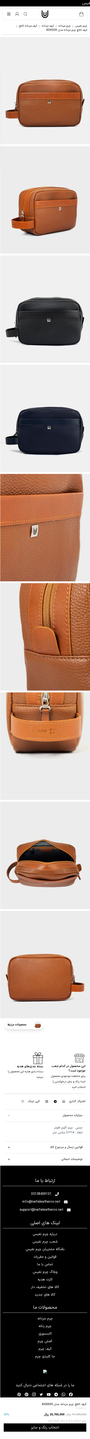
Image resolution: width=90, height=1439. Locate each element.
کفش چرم (45, 1341)
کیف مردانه (46, 26)
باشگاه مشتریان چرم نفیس (45, 1249)
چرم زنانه (45, 1326)
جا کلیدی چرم (45, 1356)
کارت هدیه (45, 1279)
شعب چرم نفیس (45, 1241)
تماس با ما (45, 1264)
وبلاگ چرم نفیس (45, 1272)
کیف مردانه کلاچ (26, 26)
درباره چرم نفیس (45, 1234)
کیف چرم (45, 1349)
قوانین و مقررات (45, 1257)
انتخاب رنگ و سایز (45, 1427)
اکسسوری (45, 1333)
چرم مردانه (63, 26)
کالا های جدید (45, 1294)
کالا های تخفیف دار (45, 1287)
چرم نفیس (79, 26)
